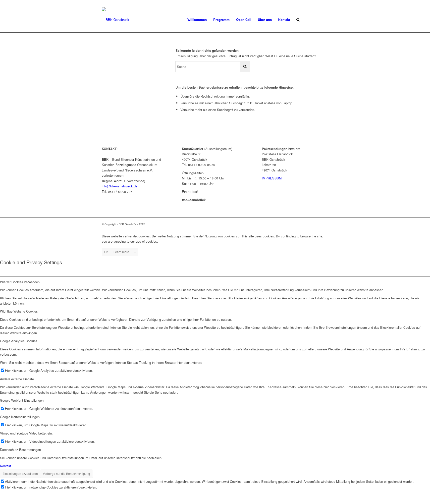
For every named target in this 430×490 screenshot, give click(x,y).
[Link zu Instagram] (324, 19)
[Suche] (298, 19)
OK (106, 252)
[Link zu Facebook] (317, 19)
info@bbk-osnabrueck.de (119, 186)
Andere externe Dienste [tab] (17, 379)
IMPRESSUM (272, 178)
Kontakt (5, 465)
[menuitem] (197, 19)
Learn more (121, 252)
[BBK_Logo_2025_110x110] (115, 19)
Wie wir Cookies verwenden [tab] (20, 281)
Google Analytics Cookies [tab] (18, 340)
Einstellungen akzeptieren (20, 473)
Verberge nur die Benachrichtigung (66, 473)
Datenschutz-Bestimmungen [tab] (20, 449)
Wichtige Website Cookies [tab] (19, 311)
